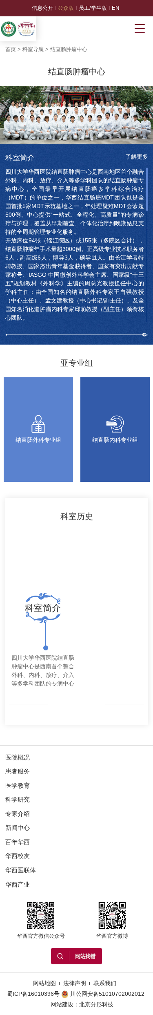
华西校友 (17, 855)
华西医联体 (20, 870)
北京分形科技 (96, 1004)
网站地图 (44, 983)
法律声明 (74, 983)
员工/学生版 (93, 8)
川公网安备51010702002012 (107, 993)
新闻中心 (17, 827)
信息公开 (42, 8)
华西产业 (17, 884)
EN (115, 8)
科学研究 (17, 799)
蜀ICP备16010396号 (33, 993)
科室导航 (33, 49)
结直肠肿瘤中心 (68, 49)
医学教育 (17, 785)
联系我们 (104, 983)
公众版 (66, 8)
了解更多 (136, 156)
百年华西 (17, 841)
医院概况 (17, 757)
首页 (10, 49)
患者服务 (17, 771)
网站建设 (62, 1004)
